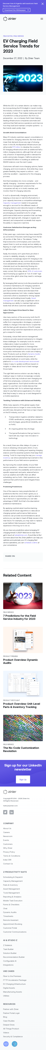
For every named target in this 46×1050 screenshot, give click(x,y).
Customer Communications (14, 932)
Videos (6, 1032)
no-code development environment (25, 361)
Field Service (19, 36)
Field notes (7, 36)
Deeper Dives (9, 1025)
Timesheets (8, 916)
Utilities (6, 996)
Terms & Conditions (11, 856)
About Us (7, 828)
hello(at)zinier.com (10, 806)
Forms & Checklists (11, 904)
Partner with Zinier (11, 1009)
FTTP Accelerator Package (14, 980)
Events (6, 840)
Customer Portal (10, 928)
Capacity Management (13, 881)
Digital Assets (9, 988)
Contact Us (8, 863)
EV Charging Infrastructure (14, 984)
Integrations (8, 965)
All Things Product (11, 1028)
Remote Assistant (10, 920)
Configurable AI (9, 961)
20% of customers (35, 271)
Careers (6, 832)
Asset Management (11, 889)
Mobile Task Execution (12, 900)
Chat (5, 908)
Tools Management (11, 893)
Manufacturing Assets (12, 992)
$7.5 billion (16, 147)
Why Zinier (7, 848)
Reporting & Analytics (12, 896)
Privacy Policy (9, 852)
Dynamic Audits (34, 354)
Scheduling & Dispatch (13, 877)
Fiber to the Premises (12, 976)
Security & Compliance (13, 1036)
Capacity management (12, 203)
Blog (5, 1017)
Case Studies (9, 1021)
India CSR (7, 860)
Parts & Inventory (10, 885)
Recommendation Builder (14, 957)
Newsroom (7, 836)
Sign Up (23, 779)
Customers (8, 844)
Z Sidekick (7, 945)
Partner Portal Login (11, 1013)
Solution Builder (10, 953)
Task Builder (8, 949)
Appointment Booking (12, 924)
